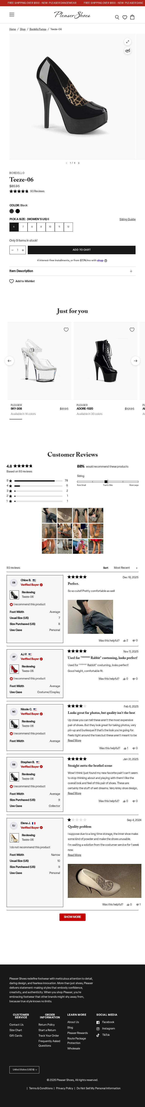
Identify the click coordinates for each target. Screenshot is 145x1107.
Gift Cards (15, 1036)
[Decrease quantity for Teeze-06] (12, 250)
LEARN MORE (76, 1015)
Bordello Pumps (38, 29)
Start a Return (47, 1030)
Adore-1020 (85, 409)
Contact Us (16, 1025)
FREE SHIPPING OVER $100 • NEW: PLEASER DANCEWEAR (36, 3)
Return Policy (47, 1025)
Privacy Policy (64, 1088)
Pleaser (16, 405)
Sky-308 (16, 409)
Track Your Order (49, 1036)
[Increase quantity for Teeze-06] (23, 250)
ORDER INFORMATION (50, 1016)
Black (11, 211)
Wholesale (73, 1048)
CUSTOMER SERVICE (21, 1016)
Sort (106, 568)
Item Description (21, 271)
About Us (73, 1022)
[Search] (117, 17)
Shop (22, 29)
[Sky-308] (40, 361)
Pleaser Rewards (77, 1033)
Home (12, 29)
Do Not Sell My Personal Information (98, 1088)
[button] (26, 191)
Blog (70, 1027)
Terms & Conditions (41, 1088)
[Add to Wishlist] (66, 329)
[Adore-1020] (105, 361)
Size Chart (15, 1030)
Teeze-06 (28, 597)
